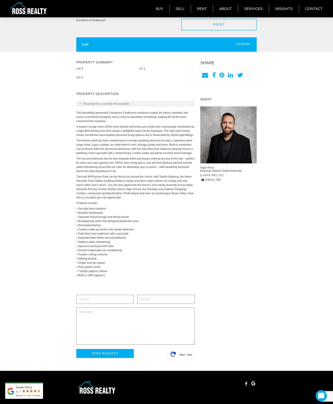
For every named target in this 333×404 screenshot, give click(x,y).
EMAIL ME (212, 179)
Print (219, 24)
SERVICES (253, 9)
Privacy (182, 354)
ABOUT (225, 9)
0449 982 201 (213, 175)
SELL (180, 9)
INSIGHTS (284, 9)
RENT (202, 9)
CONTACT (314, 9)
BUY (159, 9)
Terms (189, 354)
